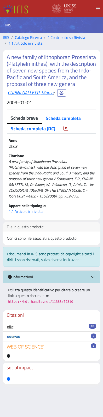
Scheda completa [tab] (63, 118)
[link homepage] (17, 8)
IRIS (6, 37)
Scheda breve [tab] (24, 118)
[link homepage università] (64, 8)
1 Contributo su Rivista (66, 37)
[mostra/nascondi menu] (98, 8)
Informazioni (22, 277)
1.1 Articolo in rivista (25, 43)
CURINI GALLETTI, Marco (30, 92)
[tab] (65, 129)
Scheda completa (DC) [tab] (33, 128)
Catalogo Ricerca (28, 37)
